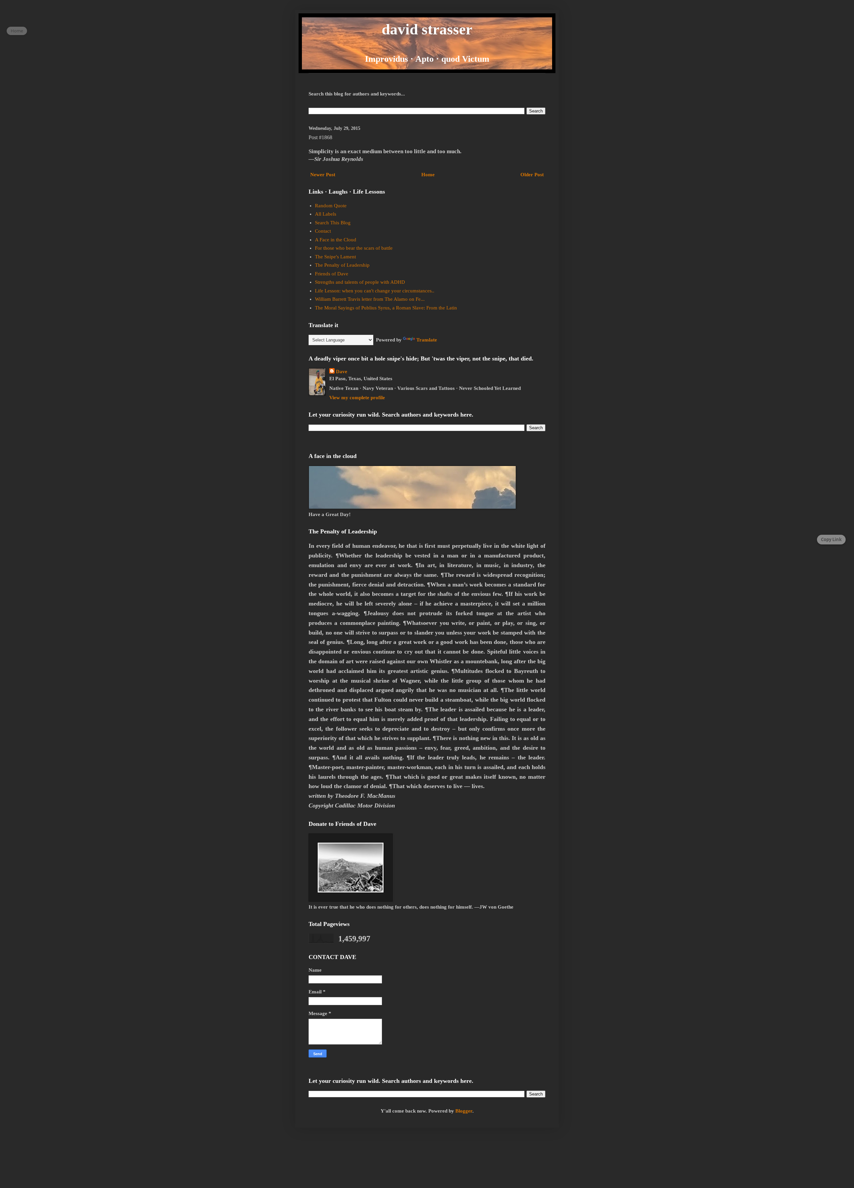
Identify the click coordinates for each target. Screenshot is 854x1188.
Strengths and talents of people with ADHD (360, 282)
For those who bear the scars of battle (354, 248)
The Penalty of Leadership (342, 265)
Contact (323, 231)
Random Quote (331, 205)
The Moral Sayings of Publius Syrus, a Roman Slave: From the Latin (386, 307)
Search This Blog (333, 222)
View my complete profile (357, 397)
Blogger (463, 1111)
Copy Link (831, 539)
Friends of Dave (331, 273)
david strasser (427, 29)
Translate (426, 339)
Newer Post (322, 174)
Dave (341, 371)
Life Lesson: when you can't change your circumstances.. (374, 290)
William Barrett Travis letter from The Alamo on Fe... (370, 299)
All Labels (325, 214)
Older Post (532, 174)
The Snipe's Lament (335, 256)
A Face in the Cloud (335, 239)
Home (428, 174)
